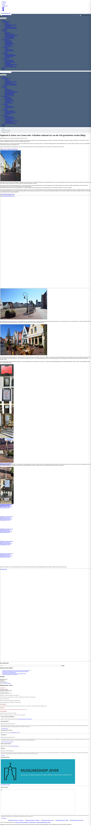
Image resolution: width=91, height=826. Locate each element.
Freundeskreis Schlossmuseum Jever (7, 741)
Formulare (4, 2)
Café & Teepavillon (9, 46)
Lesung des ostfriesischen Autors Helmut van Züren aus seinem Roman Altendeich (16, 670)
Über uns (4, 30)
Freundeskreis (7, 32)
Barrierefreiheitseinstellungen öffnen (43, 822)
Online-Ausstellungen (9, 50)
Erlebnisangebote (8, 40)
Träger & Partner (4, 818)
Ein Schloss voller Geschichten (11, 28)
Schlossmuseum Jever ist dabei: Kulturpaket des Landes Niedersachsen (14, 673)
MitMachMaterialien (9, 42)
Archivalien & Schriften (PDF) (11, 64)
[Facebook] (3, 8)
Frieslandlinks (5, 5)
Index (3, 7)
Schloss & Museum (6, 21)
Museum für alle (8, 41)
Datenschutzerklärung (24, 822)
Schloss (6, 22)
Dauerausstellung (8, 26)
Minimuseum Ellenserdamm (10, 55)
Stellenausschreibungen (9, 38)
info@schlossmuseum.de (7, 683)
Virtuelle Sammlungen (9, 54)
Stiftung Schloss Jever (9, 33)
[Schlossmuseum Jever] (5, 15)
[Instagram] (3, 9)
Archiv (6, 51)
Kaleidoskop (7, 57)
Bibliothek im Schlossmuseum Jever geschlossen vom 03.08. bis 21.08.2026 (15, 671)
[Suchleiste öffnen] (1, 16)
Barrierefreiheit (32, 822)
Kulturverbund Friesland (10, 36)
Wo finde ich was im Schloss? (11, 24)
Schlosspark (4, 29)
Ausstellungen (5, 47)
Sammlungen (5, 53)
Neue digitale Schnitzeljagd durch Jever (9, 672)
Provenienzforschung (9, 61)
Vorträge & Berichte (9, 65)
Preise (3, 3)
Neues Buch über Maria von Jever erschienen (10, 674)
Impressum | (17, 822)
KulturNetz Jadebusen (9, 37)
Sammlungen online (9, 56)
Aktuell (3, 67)
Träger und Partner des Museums (11, 35)
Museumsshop (8, 45)
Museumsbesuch (5, 39)
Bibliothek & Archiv (9, 59)
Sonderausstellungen (9, 49)
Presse (3, 4)
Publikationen (7, 63)
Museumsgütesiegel (4, 728)
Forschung (4, 58)
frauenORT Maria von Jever (15, 732)
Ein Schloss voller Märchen (10, 27)
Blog (3, 68)
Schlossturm (7, 23)
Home (3, 20)
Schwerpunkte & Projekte (10, 62)
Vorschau (7, 48)
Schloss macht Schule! (9, 44)
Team (6, 31)
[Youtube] (3, 10)
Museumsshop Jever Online (5, 784)
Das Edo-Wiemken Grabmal (10, 66)
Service (3, 1)
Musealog (3, 755)
